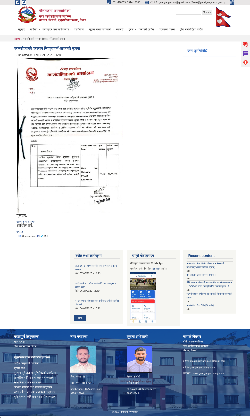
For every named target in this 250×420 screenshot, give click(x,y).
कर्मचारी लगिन (146, 29)
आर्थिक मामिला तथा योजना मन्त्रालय (33, 387)
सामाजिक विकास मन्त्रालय (27, 382)
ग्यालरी (119, 29)
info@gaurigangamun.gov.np (199, 367)
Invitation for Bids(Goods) (200, 305)
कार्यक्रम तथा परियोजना (56, 29)
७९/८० (19, 231)
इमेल (131, 29)
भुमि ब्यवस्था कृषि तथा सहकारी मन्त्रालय (34, 396)
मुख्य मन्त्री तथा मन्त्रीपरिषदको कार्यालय (35, 373)
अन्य (80, 318)
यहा (153, 268)
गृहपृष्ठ (21, 29)
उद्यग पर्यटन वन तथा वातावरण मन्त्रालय (34, 392)
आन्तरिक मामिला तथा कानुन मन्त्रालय (33, 377)
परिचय (33, 29)
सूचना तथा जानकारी (100, 29)
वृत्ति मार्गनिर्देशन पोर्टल (191, 29)
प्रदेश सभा (19, 368)
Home (17, 38)
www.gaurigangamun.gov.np (208, 373)
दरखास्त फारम (167, 29)
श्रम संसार (19, 341)
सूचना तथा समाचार (25, 221)
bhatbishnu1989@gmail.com (86, 389)
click (157, 268)
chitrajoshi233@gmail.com (141, 389)
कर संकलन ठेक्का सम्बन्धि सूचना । (201, 274)
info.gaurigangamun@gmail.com (208, 360)
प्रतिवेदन (79, 29)
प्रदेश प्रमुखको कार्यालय (26, 363)
